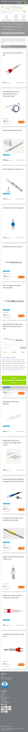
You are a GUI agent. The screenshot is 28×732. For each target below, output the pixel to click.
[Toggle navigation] (2, 7)
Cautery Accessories (8, 29)
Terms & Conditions (5, 702)
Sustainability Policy (5, 701)
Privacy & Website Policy (6, 697)
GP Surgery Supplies (18, 24)
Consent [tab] (5, 352)
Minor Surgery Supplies (9, 26)
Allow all (14, 377)
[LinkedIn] (11, 726)
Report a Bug (3, 698)
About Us (3, 676)
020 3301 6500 (4, 1)
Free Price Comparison (5, 677)
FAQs (2, 696)
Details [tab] (14, 352)
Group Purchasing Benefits (6, 678)
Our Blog (3, 694)
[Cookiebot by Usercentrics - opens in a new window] (20, 348)
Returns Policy (4, 700)
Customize (13, 382)
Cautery (19, 26)
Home (2, 24)
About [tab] (23, 352)
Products (8, 24)
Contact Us (3, 693)
